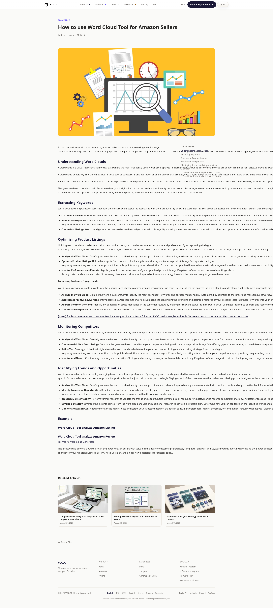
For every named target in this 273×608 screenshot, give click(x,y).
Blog (141, 566)
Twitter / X (183, 593)
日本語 (124, 593)
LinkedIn (193, 593)
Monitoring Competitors (192, 161)
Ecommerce (64, 20)
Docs (155, 4)
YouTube (211, 593)
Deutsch (132, 593)
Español (141, 593)
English (110, 593)
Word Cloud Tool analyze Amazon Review (199, 176)
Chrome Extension (148, 575)
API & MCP (104, 571)
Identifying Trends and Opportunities (198, 165)
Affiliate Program (188, 566)
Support (143, 571)
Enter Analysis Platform (201, 4)
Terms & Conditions (189, 580)
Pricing (144, 4)
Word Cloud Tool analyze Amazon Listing (199, 172)
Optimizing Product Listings (194, 158)
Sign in (223, 4)
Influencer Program (189, 571)
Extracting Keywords (190, 154)
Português (159, 593)
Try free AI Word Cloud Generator (76, 441)
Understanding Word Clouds (194, 150)
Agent (101, 566)
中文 (117, 593)
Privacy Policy (186, 575)
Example (185, 168)
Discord (202, 593)
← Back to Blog (65, 542)
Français (149, 593)
